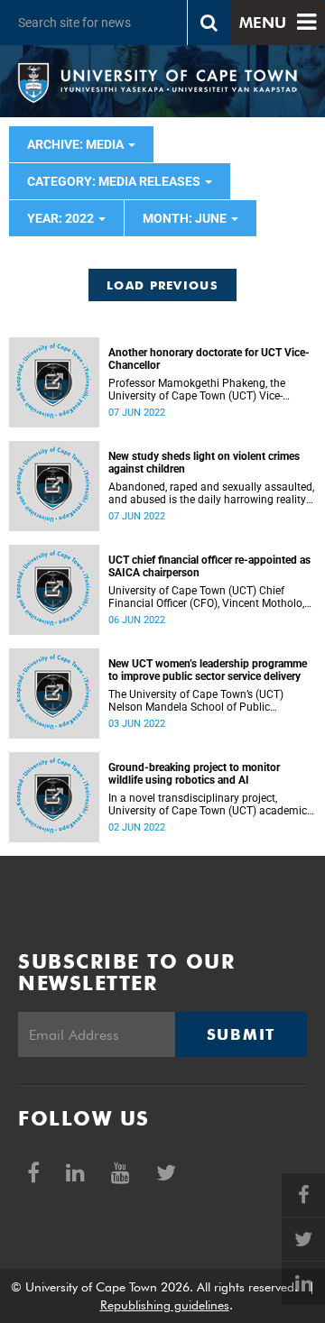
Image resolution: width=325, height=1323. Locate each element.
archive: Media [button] (76, 144)
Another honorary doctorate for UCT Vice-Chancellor (209, 359)
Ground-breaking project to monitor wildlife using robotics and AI (194, 773)
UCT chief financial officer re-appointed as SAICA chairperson (209, 566)
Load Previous (162, 285)
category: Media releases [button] (115, 181)
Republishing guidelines (164, 1305)
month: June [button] (186, 218)
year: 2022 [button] (62, 218)
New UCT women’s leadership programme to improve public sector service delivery (207, 670)
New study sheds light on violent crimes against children (204, 462)
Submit (241, 1034)
